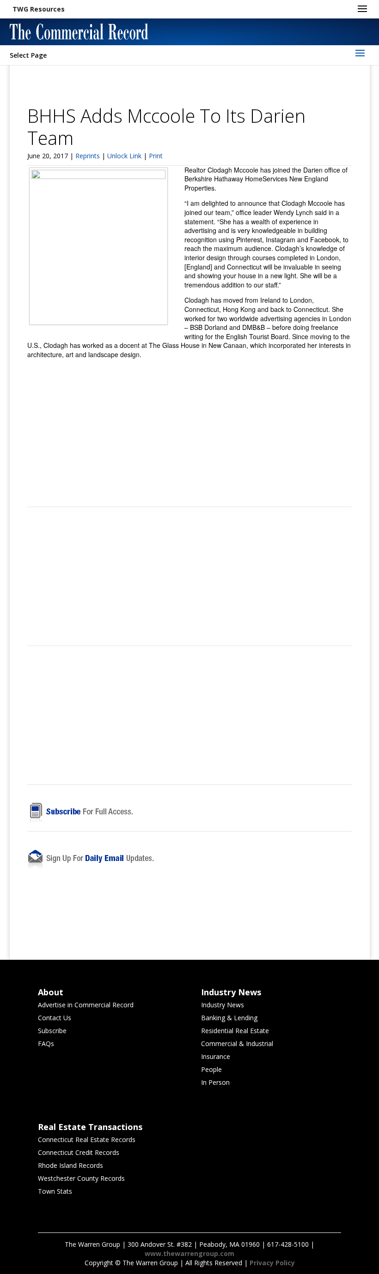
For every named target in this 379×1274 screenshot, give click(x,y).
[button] (38, 9)
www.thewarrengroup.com (189, 1253)
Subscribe (52, 1030)
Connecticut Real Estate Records (86, 1139)
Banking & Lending (229, 1017)
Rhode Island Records (70, 1165)
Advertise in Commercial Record (86, 1004)
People (211, 1069)
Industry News (222, 1004)
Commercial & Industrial (237, 1043)
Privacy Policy (272, 1262)
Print (156, 155)
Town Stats (55, 1191)
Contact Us (54, 1017)
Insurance (215, 1056)
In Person (215, 1082)
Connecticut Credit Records (78, 1152)
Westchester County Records (81, 1178)
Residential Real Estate (235, 1030)
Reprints (88, 155)
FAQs (46, 1043)
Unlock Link (125, 155)
